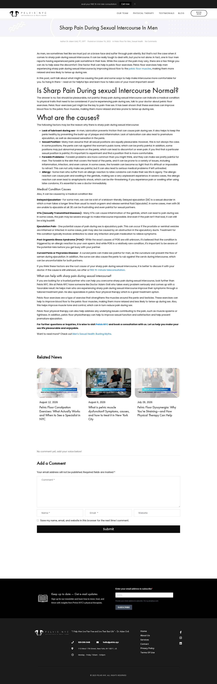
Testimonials (167, 13)
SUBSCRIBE (124, 607)
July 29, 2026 (144, 402)
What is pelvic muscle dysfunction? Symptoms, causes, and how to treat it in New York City (109, 413)
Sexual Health (137, 41)
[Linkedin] (180, 643)
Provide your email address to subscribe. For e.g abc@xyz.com (136, 601)
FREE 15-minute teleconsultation (107, 270)
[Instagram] (180, 638)
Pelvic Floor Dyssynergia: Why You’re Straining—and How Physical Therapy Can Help (156, 411)
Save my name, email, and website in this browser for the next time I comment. (84, 520)
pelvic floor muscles (140, 68)
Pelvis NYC (102, 324)
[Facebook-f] (180, 632)
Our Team (122, 13)
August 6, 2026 (96, 402)
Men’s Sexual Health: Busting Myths (91, 333)
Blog (181, 13)
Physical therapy (143, 13)
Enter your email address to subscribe (133, 589)
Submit (108, 529)
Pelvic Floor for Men (122, 41)
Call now (125, 4)
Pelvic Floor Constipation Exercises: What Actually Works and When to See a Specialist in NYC (59, 413)
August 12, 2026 (48, 402)
